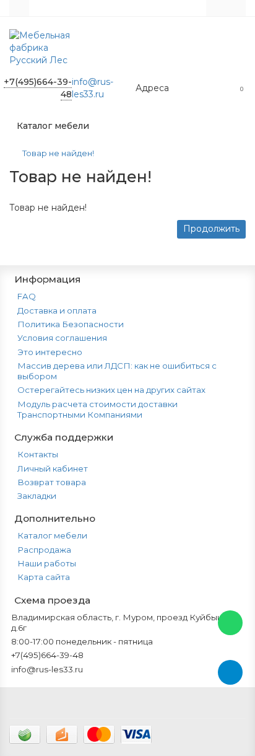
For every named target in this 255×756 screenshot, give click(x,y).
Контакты (37, 454)
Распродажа (44, 550)
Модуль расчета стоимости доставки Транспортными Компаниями (97, 409)
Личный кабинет (52, 468)
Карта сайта (43, 577)
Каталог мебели (52, 535)
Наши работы (46, 563)
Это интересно (49, 352)
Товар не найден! (58, 153)
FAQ (26, 296)
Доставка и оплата (57, 310)
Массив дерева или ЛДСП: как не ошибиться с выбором (117, 371)
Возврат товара (51, 482)
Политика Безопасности (70, 324)
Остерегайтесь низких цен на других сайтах (111, 390)
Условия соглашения (62, 338)
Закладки (36, 496)
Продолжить (211, 228)
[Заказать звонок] (230, 722)
